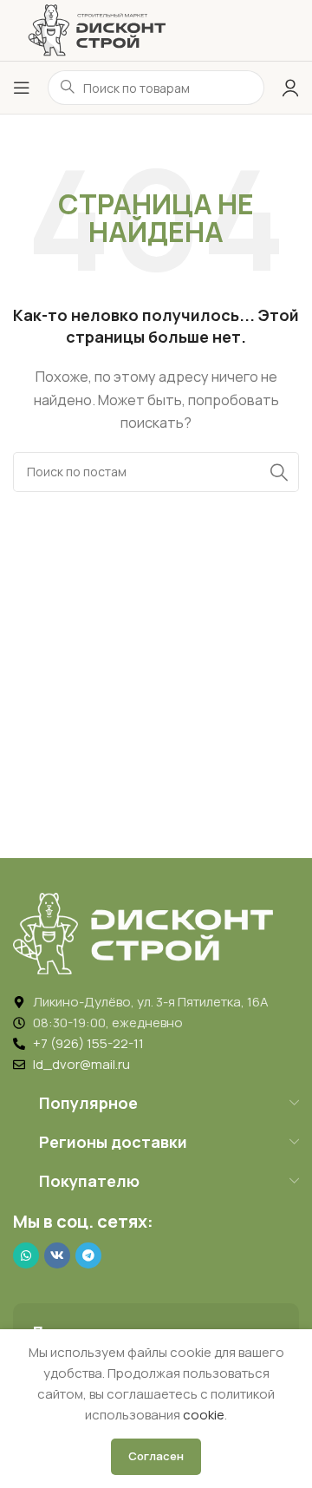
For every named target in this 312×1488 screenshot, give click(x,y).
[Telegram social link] (88, 1255)
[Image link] (143, 932)
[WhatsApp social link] (26, 1255)
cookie (203, 1415)
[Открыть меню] (21, 87)
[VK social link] (57, 1255)
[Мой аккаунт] (290, 87)
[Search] (279, 472)
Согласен (156, 1456)
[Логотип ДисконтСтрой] (96, 29)
